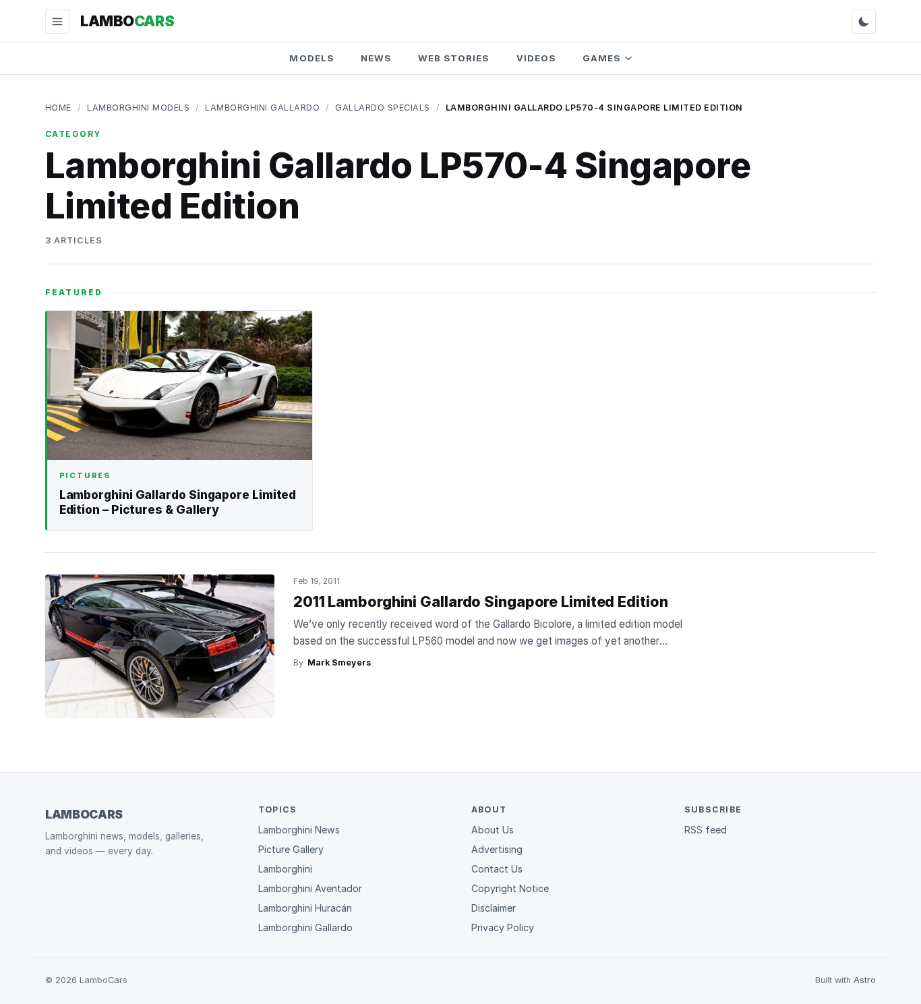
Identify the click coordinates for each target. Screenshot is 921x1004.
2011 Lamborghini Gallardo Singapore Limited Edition (480, 601)
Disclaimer (493, 908)
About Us (492, 829)
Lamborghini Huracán (305, 908)
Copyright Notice (510, 888)
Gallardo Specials (382, 107)
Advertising (497, 849)
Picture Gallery (291, 849)
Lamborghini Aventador (310, 888)
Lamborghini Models (138, 107)
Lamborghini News (299, 829)
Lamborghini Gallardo (262, 107)
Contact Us (497, 869)
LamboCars (84, 814)
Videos (536, 58)
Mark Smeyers (339, 662)
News (376, 58)
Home (58, 107)
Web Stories (453, 58)
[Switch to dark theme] (864, 21)
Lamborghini (285, 869)
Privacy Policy (502, 927)
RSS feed (705, 829)
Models (311, 58)
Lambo (127, 21)
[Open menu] (57, 21)
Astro (865, 980)
